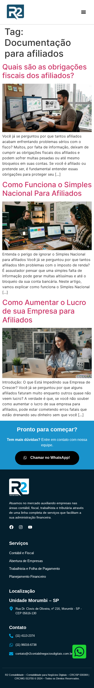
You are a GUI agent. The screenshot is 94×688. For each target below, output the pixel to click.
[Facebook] (11, 527)
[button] (83, 12)
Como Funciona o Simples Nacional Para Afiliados (47, 189)
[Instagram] (21, 527)
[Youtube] (30, 527)
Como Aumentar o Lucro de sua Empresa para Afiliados (44, 311)
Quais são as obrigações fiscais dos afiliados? (44, 71)
